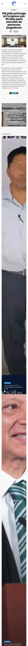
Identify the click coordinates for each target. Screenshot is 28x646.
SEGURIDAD (7, 383)
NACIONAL (13, 10)
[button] (2, 3)
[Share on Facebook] (15, 93)
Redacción (16, 31)
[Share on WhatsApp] (13, 93)
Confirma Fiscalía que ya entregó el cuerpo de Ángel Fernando (14, 115)
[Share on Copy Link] (17, 93)
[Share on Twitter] (10, 93)
